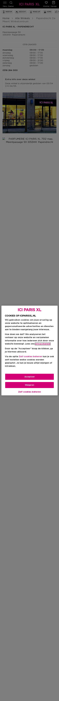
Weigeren (29, 385)
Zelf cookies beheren (29, 392)
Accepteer (29, 377)
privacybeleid (42, 344)
